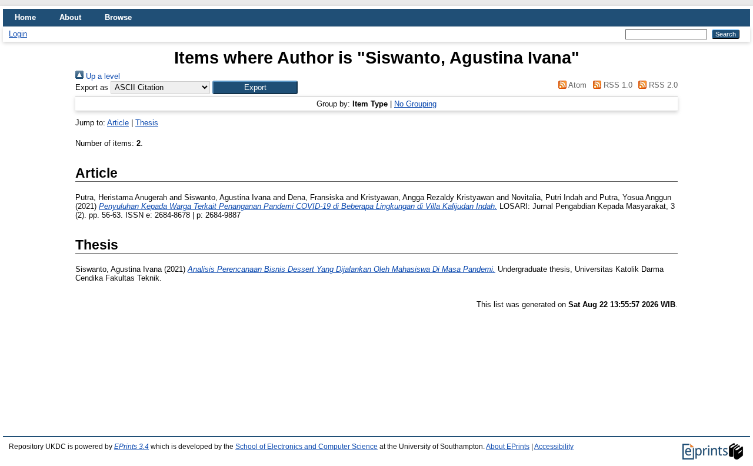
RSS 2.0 (662, 85)
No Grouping (415, 103)
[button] (255, 87)
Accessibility (554, 446)
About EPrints (507, 446)
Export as (91, 87)
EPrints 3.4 (131, 446)
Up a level (102, 76)
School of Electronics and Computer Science (306, 446)
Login (18, 33)
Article (118, 122)
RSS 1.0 (616, 85)
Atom (577, 85)
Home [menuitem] (25, 17)
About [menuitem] (70, 17)
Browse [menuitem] (118, 17)
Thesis (146, 122)
